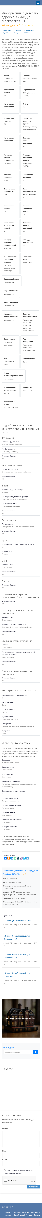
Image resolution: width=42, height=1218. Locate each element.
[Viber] (21, 858)
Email (4, 1159)
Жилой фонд (19, 1215)
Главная (7, 1212)
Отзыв (5, 1129)
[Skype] (24, 858)
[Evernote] (15, 858)
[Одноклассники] (8, 858)
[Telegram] (27, 858)
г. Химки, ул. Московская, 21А (17, 920)
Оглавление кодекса (20, 1212)
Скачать (28, 1215)
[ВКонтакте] (5, 858)
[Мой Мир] (11, 858)
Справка (37, 1215)
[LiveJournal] (18, 858)
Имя (4, 1151)
